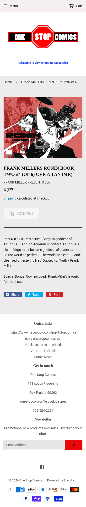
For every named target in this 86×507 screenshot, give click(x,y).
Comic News (43, 357)
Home (8, 82)
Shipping (10, 198)
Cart (78, 6)
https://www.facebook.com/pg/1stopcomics (43, 332)
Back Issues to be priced (43, 345)
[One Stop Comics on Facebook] (41, 467)
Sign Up (73, 445)
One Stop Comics (31, 480)
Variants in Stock (43, 351)
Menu (14, 6)
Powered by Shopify (60, 480)
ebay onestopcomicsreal (43, 338)
